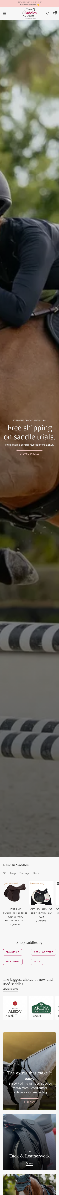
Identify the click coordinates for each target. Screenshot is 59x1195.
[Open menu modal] (4, 13)
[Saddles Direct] (29, 13)
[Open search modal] (48, 13)
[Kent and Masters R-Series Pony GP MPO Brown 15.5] (15, 893)
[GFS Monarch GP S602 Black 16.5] (41, 893)
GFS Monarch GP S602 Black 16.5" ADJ (41, 913)
